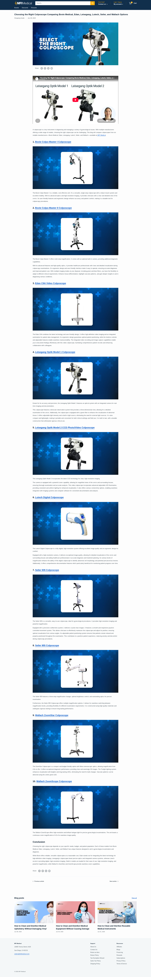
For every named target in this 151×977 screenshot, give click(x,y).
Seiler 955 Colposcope (47, 645)
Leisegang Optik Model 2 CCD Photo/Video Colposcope (65, 427)
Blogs (118, 949)
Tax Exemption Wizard (97, 958)
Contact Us (93, 949)
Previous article (39, 881)
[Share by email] (51, 68)
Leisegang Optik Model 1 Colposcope (55, 352)
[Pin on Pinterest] (45, 68)
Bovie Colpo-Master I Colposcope (53, 142)
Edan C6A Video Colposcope (50, 283)
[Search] (92, 3)
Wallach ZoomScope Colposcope (54, 781)
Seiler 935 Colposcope (47, 570)
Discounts (25, 7)
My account (118, 4)
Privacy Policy (121, 961)
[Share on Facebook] (41, 68)
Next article (113, 881)
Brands (16, 7)
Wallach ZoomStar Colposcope (51, 715)
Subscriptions (121, 958)
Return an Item (94, 952)
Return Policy (94, 955)
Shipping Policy (95, 963)
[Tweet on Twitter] (48, 68)
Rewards (34, 7)
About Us (93, 946)
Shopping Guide (19, 18)
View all (134, 898)
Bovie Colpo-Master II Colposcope (53, 208)
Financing (120, 952)
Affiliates (119, 946)
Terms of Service (122, 963)
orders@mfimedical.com (21, 954)
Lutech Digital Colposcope (49, 497)
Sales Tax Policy (95, 961)
